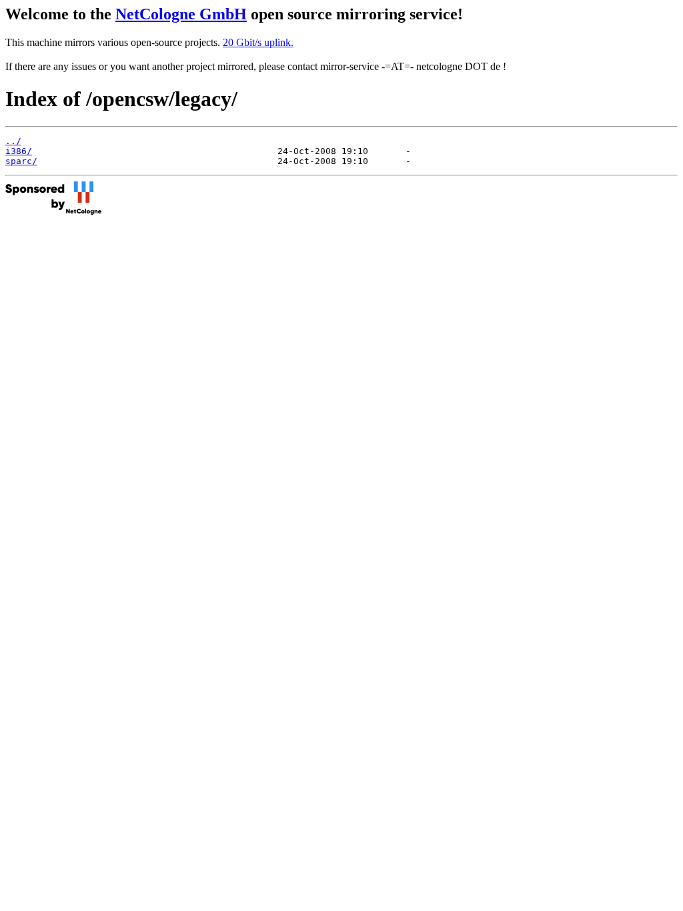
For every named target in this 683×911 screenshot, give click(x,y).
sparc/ (21, 161)
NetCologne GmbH (181, 14)
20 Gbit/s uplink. (258, 42)
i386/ (18, 151)
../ (13, 141)
